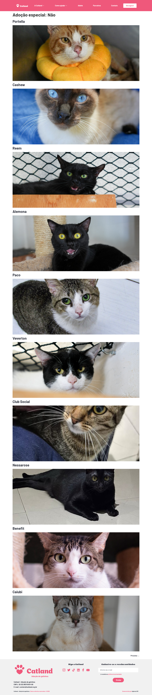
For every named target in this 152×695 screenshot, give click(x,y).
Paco (16, 275)
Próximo (135, 656)
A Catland (38, 5)
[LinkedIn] (78, 670)
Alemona (20, 211)
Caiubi (17, 592)
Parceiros (97, 5)
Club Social (21, 401)
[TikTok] (73, 670)
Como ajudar (60, 5)
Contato (114, 5)
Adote (80, 5)
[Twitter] (68, 670)
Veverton (20, 338)
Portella (19, 21)
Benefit (18, 528)
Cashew (19, 85)
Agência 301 (135, 691)
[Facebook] (83, 670)
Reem (17, 148)
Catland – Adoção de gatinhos (21, 691)
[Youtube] (88, 670)
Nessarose (21, 465)
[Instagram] (64, 670)
